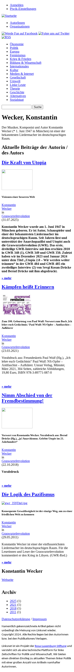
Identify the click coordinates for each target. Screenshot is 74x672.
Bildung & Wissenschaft (25, 62)
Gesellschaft (18, 77)
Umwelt (15, 81)
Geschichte (17, 92)
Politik (14, 48)
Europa (14, 51)
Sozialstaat (17, 99)
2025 (13, 601)
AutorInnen (17, 22)
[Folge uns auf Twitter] (53, 33)
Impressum (39, 619)
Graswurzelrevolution (16, 216)
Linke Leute (18, 85)
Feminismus (17, 55)
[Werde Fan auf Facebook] (20, 33)
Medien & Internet (22, 73)
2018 (13, 608)
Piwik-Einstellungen (23, 8)
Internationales (19, 66)
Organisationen (20, 26)
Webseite (7, 580)
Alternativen (18, 96)
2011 (13, 612)
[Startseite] (9, 15)
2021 (13, 604)
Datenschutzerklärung (16, 619)
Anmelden (16, 5)
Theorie (15, 88)
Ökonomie (17, 44)
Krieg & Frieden (20, 59)
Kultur (14, 70)
